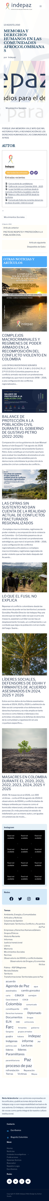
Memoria (8, 949)
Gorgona (9, 1032)
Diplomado (34, 1013)
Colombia (14, 1004)
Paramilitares (15, 1054)
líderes (22, 1049)
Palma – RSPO (10, 967)
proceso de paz (19, 1065)
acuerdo (11, 981)
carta (8, 995)
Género (37, 930)
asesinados (11, 990)
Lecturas (27, 1045)
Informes (8, 939)
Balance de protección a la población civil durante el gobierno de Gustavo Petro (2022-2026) (23, 426)
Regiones (21, 967)
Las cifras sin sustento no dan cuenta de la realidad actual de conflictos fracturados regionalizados (24, 513)
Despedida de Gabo (36, 247)
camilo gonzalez (30, 990)
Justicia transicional (13, 942)
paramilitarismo (13, 1060)
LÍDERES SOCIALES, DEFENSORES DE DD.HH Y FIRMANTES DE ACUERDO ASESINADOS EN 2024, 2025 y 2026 (24, 687)
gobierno (35, 1028)
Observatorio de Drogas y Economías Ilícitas (27, 963)
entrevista (29, 1022)
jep (39, 1041)
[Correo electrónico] (32, 173)
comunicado (31, 1004)
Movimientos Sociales (16, 108)
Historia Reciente (12, 936)
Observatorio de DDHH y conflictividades (23, 958)
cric (26, 1008)
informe (27, 1041)
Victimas (22, 1074)
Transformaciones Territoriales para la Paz (23, 977)
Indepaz (9, 166)
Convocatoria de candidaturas (20, 183)
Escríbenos (16, 1130)
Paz (27, 1059)
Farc (10, 1027)
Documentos (14, 1017)
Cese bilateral (12, 1000)
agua (36, 986)
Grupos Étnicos (11, 933)
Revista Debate (11, 970)
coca (25, 999)
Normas (8, 955)
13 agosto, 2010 (7, 224)
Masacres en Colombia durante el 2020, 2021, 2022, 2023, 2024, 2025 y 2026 (24, 783)
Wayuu (34, 1074)
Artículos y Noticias (13, 917)
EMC (18, 1022)
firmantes (22, 1028)
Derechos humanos (14, 1013)
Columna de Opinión (13, 921)
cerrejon (32, 995)
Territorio (8, 974)
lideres (9, 1049)
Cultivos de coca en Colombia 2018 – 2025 (25, 186)
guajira (9, 1036)
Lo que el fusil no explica (19, 598)
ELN (8, 1021)
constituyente (12, 1009)
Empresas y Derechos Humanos (19, 930)
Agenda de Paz (17, 986)
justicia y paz (11, 1046)
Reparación (29, 1070)
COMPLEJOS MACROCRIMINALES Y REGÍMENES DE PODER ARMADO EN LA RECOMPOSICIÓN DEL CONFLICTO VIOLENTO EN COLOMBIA (24, 347)
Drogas (30, 1018)
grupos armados (25, 1032)
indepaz (34, 1036)
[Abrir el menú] (40, 6)
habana (20, 1036)
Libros (7, 946)
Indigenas (11, 1041)
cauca (19, 995)
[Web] (36, 173)
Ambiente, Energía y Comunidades (20, 914)
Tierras (9, 1074)
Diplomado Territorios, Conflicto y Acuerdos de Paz (24, 925)
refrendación (12, 1070)
